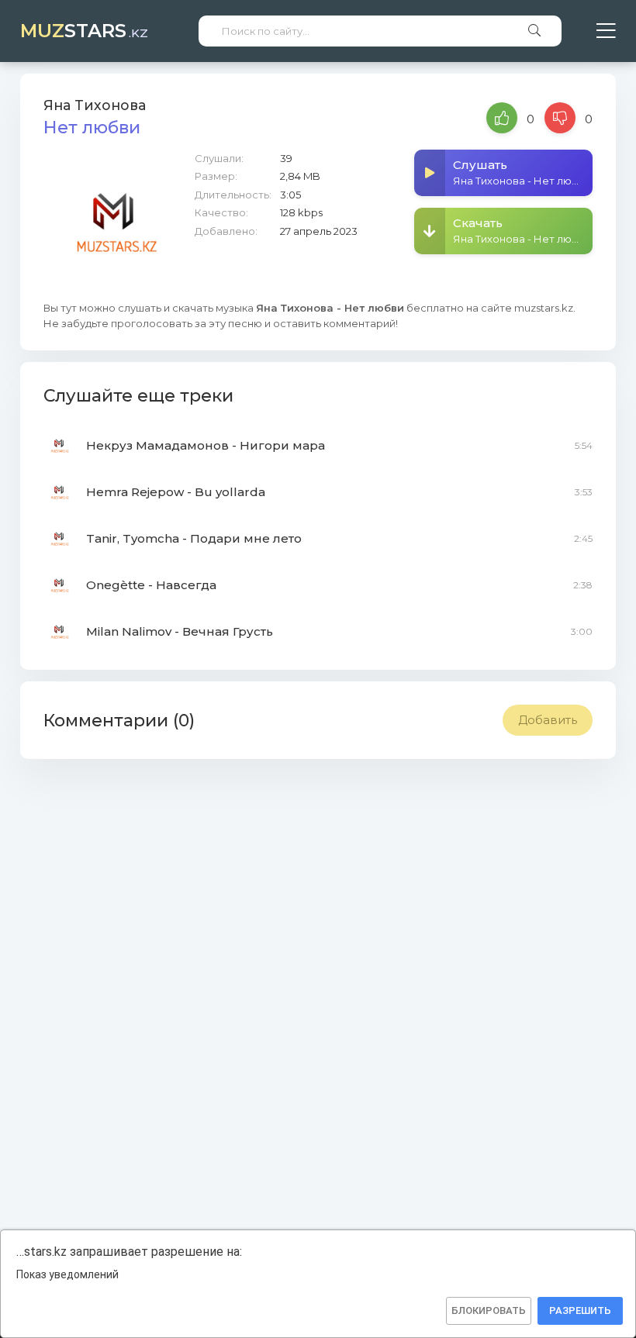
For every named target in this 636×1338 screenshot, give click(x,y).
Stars (84, 30)
